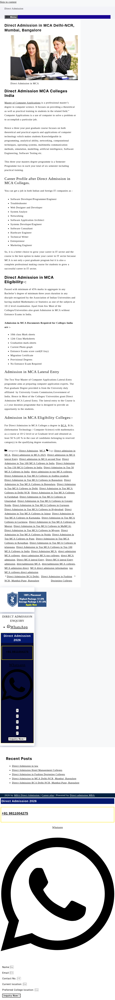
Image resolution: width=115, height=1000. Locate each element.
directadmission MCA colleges (58, 564)
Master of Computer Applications (22, 102)
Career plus (48, 795)
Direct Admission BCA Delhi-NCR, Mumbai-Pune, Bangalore (45, 782)
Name (6, 967)
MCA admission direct (16, 568)
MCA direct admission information (49, 568)
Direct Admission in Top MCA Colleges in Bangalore (33, 480)
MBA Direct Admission (27, 795)
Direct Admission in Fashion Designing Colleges (38, 774)
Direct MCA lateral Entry (30, 559)
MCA (42, 450)
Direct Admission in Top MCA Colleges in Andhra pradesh (36, 476)
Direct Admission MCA (44, 551)
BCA (63, 425)
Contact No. (9, 978)
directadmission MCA (28, 564)
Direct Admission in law (25, 766)
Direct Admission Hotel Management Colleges (37, 770)
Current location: (12, 984)
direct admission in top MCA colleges (51, 471)
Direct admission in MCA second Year (40, 459)
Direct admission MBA (82, 795)
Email (6, 972)
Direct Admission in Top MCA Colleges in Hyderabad (33, 509)
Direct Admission (13, 8)
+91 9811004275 (17, 651)
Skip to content (8, 2)
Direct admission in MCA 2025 (29, 455)
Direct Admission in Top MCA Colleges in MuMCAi (42, 526)
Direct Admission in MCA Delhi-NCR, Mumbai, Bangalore (44, 778)
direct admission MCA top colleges (40, 555)
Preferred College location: (18, 989)
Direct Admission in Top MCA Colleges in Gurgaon (41, 505)
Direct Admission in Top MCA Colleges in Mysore (32, 530)
